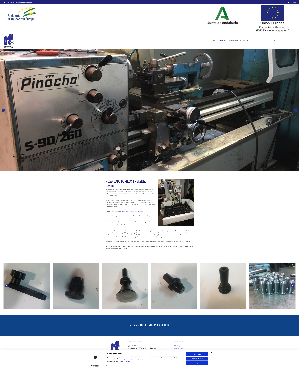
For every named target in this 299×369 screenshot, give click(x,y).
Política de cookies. (124, 361)
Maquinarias (233, 40)
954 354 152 (292, 2)
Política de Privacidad (179, 347)
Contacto (244, 40)
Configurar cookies (196, 358)
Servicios (222, 40)
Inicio (215, 40)
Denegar (196, 363)
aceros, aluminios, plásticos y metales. (132, 211)
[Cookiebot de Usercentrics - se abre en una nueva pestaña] (95, 366)
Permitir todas (197, 354)
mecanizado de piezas (144, 194)
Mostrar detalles (110, 366)
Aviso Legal (176, 345)
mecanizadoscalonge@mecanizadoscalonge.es (19, 2)
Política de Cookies (178, 348)
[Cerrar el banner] (211, 352)
